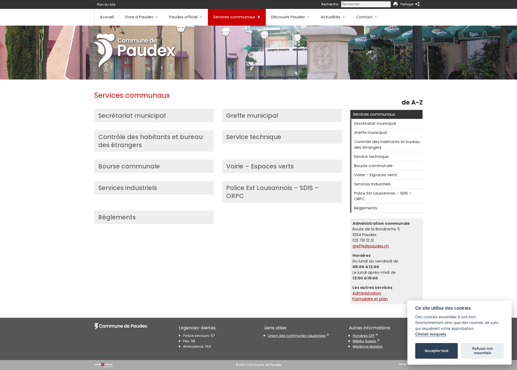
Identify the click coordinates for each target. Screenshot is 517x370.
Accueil (107, 17)
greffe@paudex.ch (370, 246)
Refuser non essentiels (482, 350)
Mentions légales (368, 346)
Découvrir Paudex (288, 17)
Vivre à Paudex (139, 17)
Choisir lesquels (430, 334)
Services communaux (234, 17)
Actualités (330, 17)
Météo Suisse (364, 341)
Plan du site (106, 4)
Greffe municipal (252, 115)
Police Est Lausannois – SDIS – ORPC (272, 192)
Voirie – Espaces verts (260, 166)
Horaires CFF (364, 335)
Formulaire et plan (370, 299)
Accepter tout (436, 350)
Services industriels (127, 188)
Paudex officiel (183, 17)
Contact (364, 17)
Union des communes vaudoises (297, 335)
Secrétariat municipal (132, 115)
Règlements (117, 217)
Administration (366, 293)
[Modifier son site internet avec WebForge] (103, 365)
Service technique (253, 137)
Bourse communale (129, 166)
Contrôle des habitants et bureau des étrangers (150, 141)
